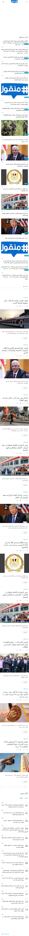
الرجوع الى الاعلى (5, 934)
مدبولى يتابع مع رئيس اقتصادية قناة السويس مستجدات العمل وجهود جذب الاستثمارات (14, 64)
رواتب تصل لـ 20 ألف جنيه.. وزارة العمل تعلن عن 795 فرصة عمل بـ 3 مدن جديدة (15, 694)
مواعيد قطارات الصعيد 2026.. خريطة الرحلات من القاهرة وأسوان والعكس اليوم (15, 917)
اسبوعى (26, 798)
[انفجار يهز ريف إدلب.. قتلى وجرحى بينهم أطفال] (14, 416)
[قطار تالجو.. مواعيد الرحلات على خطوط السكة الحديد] (14, 318)
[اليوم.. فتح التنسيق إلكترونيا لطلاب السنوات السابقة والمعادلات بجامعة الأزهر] (14, 152)
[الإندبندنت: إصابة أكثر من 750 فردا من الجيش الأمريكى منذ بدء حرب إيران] (14, 128)
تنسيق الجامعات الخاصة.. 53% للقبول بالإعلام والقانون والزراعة (16, 846)
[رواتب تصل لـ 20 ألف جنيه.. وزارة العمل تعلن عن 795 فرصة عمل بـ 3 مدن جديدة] (14, 712)
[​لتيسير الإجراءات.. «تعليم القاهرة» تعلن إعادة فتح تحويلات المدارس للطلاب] (14, 662)
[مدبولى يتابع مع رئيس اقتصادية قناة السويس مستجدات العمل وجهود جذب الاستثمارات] (14, 58)
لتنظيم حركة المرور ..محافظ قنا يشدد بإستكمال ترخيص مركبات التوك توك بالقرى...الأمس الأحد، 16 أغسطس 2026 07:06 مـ (14, 829)
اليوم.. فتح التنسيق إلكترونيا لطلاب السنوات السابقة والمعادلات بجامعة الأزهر (17, 165)
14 (3, 786)
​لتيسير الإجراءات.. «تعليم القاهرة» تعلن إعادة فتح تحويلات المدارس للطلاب (15, 644)
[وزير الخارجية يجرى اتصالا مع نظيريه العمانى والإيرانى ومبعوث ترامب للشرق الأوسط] (14, 72)
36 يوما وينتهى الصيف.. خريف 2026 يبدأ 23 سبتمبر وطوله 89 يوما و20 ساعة (15, 879)
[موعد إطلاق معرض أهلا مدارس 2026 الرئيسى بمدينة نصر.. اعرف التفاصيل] (14, 177)
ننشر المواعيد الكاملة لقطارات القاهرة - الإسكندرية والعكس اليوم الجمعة (15, 594)
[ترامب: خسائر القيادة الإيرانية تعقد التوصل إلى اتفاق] (14, 226)
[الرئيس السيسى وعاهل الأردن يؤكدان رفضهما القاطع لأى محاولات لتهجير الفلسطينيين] (14, 109)
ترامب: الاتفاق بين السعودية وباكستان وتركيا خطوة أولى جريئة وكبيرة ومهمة (15, 838)
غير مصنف (25, 297)
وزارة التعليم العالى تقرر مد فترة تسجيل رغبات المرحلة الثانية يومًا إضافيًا (15, 813)
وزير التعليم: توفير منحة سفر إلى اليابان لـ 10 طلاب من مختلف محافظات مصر (15, 863)
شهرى (21, 798)
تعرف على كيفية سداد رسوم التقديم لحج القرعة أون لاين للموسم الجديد (14, 886)
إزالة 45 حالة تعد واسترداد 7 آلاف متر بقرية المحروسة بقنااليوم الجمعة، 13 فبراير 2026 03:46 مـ (16, 103)
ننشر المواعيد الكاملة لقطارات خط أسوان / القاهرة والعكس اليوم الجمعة (15, 214)
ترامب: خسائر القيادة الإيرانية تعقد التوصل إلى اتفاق (16, 238)
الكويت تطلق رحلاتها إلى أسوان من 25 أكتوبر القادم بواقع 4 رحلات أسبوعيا (14, 909)
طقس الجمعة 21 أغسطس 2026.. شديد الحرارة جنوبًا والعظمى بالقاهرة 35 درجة (15, 744)
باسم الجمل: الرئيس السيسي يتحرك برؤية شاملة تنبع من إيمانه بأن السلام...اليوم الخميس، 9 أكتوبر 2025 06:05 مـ (15, 261)
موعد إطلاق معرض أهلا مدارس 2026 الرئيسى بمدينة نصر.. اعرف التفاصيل (15, 189)
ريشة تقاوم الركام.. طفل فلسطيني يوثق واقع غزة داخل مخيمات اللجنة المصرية (15, 902)
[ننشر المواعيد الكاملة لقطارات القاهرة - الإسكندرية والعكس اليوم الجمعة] (14, 613)
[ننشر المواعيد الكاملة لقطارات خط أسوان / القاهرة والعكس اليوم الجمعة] (14, 202)
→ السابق (26, 786)
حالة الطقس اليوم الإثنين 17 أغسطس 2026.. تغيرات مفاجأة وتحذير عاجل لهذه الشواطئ (14, 894)
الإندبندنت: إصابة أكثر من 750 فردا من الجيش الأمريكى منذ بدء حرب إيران (15, 140)
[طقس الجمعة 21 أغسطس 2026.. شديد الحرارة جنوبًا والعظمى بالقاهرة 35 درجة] (14, 762)
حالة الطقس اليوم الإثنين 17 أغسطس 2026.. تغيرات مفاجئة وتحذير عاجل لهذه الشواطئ (14, 805)
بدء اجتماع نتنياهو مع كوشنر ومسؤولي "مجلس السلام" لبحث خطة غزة (16, 821)
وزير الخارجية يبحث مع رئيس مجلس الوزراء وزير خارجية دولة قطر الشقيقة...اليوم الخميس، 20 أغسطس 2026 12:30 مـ (15, 854)
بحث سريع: (25, 286)
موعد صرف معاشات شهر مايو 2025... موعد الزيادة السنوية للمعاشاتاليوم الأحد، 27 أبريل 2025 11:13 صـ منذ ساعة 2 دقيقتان (15, 277)
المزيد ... (25, 338)
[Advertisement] (14, 18)
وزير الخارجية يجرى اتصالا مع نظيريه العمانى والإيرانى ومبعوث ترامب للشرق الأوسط (16, 78)
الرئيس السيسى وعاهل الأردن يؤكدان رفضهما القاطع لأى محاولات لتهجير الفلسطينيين (15, 115)
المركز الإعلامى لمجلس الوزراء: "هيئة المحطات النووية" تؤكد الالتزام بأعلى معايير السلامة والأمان (15, 871)
